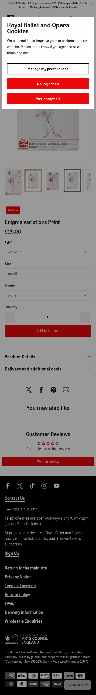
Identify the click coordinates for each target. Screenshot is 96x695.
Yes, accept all (48, 99)
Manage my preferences (48, 69)
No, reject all (48, 84)
